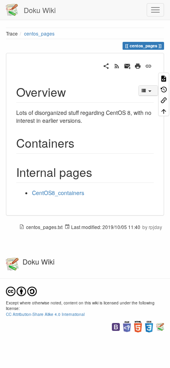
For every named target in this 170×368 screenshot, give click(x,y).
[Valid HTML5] (138, 326)
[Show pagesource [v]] (164, 78)
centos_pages (39, 33)
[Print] (137, 65)
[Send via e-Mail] (127, 65)
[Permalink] (148, 65)
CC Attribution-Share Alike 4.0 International (45, 314)
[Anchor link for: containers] (80, 142)
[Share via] (106, 65)
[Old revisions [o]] (164, 89)
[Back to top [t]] (164, 110)
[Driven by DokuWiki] (160, 326)
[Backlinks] (164, 100)
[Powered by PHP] (127, 326)
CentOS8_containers (58, 193)
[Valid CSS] (149, 326)
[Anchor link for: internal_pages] (98, 172)
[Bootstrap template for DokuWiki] (116, 326)
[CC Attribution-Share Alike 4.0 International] (21, 290)
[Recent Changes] (116, 65)
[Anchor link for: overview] (72, 92)
